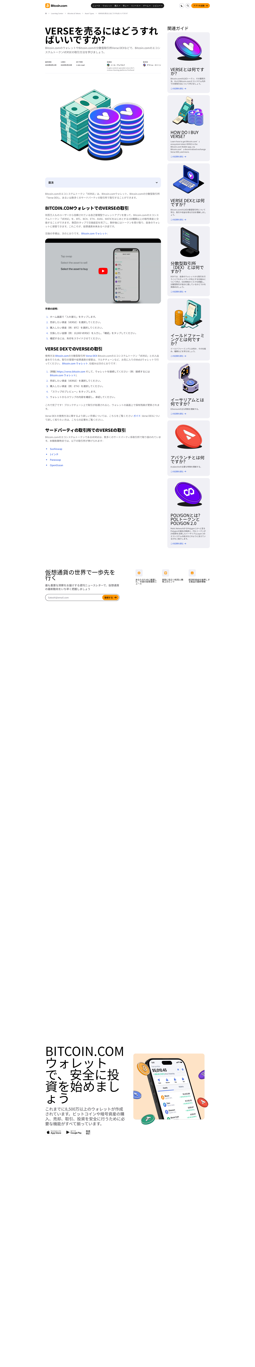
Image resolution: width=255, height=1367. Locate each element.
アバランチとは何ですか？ (187, 459)
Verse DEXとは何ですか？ (188, 202)
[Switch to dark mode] (181, 5)
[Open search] (187, 5)
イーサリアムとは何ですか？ (187, 402)
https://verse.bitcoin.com (71, 371)
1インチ (54, 454)
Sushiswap (56, 448)
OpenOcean (56, 465)
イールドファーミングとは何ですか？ (188, 339)
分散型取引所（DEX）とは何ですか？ (187, 267)
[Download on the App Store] (54, 1132)
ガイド (137, 415)
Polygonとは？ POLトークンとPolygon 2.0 (186, 519)
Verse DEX (91, 355)
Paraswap (55, 459)
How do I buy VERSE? (185, 134)
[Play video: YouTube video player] (103, 271)
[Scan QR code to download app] (88, 1132)
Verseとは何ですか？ (187, 71)
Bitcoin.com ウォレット (94, 233)
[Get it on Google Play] (74, 1132)
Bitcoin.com (62, 355)
